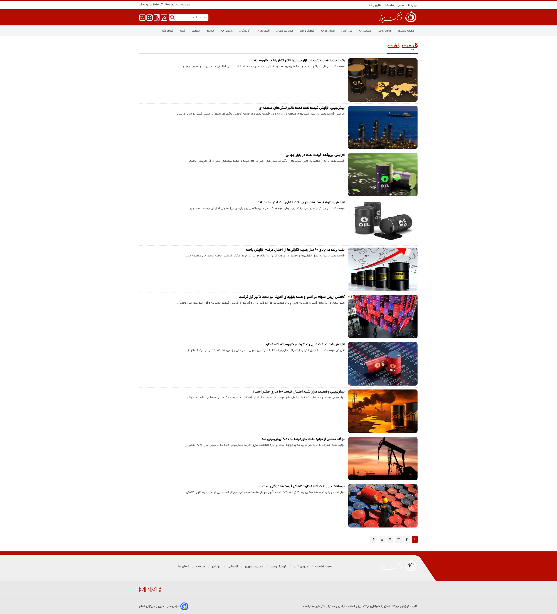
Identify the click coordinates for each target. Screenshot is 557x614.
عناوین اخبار (384, 31)
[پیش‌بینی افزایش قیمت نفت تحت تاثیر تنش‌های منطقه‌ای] (383, 127)
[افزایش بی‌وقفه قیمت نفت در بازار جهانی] (383, 174)
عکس (401, 5)
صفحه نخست (406, 31)
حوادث (210, 31)
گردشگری (244, 31)
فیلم (182, 31)
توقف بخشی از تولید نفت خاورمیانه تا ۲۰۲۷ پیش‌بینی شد (303, 439)
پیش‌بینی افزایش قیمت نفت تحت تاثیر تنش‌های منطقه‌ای (302, 108)
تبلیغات (389, 5)
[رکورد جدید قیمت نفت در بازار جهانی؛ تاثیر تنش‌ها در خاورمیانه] (383, 80)
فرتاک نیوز (363, 606)
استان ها (329, 31)
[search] (172, 17)
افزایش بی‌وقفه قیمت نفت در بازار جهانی (315, 155)
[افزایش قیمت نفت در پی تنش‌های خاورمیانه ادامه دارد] (383, 364)
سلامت (196, 31)
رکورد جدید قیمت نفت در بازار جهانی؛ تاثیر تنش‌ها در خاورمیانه (299, 60)
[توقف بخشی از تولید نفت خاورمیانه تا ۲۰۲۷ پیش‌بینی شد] (383, 458)
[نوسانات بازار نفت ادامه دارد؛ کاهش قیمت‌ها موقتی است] (383, 505)
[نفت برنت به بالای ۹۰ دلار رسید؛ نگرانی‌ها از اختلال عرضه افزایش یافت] (383, 269)
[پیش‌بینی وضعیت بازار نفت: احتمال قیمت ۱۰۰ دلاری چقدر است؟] (383, 411)
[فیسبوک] (157, 17)
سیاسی (366, 31)
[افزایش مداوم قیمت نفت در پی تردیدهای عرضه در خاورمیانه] (383, 222)
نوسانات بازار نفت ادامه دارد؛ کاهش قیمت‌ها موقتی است (303, 486)
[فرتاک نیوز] (397, 23)
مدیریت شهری (284, 31)
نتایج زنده (375, 5)
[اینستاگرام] (149, 17)
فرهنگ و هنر (307, 31)
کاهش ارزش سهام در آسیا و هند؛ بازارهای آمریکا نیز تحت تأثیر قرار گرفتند (292, 297)
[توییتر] (142, 17)
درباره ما (413, 5)
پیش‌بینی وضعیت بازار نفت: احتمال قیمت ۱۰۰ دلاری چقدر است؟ (299, 391)
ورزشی (228, 31)
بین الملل (346, 31)
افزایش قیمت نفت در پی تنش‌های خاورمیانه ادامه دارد (305, 344)
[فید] (164, 17)
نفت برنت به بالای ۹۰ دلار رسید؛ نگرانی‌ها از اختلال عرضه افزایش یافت (295, 250)
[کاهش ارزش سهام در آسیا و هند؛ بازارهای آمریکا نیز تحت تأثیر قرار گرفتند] (383, 316)
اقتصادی (264, 31)
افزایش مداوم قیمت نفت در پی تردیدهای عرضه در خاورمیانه (301, 202)
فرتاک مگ (167, 31)
